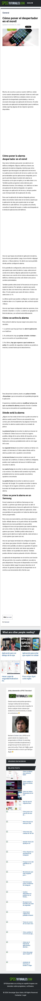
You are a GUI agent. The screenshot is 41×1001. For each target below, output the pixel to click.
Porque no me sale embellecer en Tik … (28, 863)
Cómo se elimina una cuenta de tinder (27, 773)
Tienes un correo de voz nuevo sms (28, 922)
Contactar (18, 995)
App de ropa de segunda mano (27, 802)
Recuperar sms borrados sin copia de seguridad (28, 903)
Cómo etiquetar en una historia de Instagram (28, 853)
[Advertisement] (20, 69)
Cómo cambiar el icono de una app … (28, 932)
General (5, 13)
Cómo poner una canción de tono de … (27, 813)
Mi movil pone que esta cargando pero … (28, 873)
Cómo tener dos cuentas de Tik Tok (28, 832)
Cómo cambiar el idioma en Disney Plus (28, 783)
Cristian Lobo (18, 735)
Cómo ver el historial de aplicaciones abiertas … (26, 944)
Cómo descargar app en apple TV (28, 953)
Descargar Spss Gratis (16, 992)
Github (20, 740)
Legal (24, 995)
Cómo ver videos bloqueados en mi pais (28, 793)
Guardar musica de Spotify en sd (28, 842)
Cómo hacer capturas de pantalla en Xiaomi (28, 913)
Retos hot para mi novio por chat (28, 822)
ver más (9, 617)
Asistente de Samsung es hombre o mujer (27, 964)
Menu (29, 3)
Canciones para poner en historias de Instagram (28, 883)
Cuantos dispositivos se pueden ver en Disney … (27, 894)
